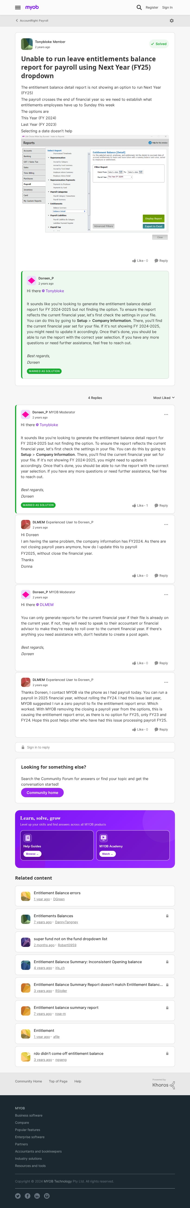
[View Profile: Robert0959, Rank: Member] (25, 942)
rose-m (60, 1014)
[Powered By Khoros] (164, 1084)
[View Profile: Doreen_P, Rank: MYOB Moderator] (25, 414)
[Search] (139, 7)
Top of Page (58, 1081)
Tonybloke (43, 42)
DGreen (59, 899)
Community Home (28, 1081)
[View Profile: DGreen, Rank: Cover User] (25, 896)
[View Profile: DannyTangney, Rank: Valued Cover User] (25, 919)
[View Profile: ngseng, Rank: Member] (25, 1057)
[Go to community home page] (32, 7)
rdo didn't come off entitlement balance (68, 1053)
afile (56, 1037)
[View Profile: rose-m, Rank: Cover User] (25, 1011)
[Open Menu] (171, 20)
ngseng (61, 1060)
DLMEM (39, 522)
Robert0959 (67, 945)
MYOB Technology (58, 1181)
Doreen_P (46, 278)
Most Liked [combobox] (164, 398)
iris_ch (60, 968)
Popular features (27, 1130)
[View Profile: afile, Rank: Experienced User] (25, 1034)
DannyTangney (66, 922)
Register (152, 7)
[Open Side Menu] (18, 7)
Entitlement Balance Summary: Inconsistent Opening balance (88, 961)
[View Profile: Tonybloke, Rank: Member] (27, 44)
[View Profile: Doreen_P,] (31, 280)
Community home (42, 792)
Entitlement (44, 1030)
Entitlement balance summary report (66, 1007)
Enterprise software (29, 1137)
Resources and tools (30, 1166)
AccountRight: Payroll (34, 20)
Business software (28, 1115)
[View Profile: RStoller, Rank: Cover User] (25, 988)
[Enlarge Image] (95, 187)
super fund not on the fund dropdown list (70, 938)
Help (77, 1081)
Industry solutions (28, 1158)
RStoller (61, 991)
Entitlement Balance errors (57, 893)
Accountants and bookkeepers (38, 1151)
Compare (22, 1122)
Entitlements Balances (53, 915)
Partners (21, 1144)
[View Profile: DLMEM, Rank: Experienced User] (25, 524)
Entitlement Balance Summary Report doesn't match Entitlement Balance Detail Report (98, 984)
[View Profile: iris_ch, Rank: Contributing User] (25, 965)
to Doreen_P (83, 522)
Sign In (167, 7)
